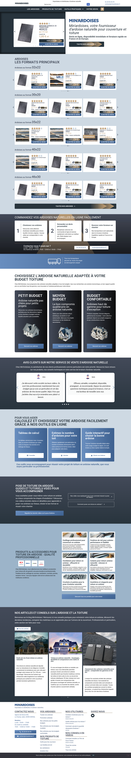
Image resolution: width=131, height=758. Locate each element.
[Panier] (102, 9)
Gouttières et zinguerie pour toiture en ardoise (101, 583)
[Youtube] (92, 715)
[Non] (128, 755)
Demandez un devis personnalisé (65, 225)
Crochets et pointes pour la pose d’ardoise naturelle (73, 583)
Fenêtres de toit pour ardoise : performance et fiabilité (102, 541)
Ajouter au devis (51, 44)
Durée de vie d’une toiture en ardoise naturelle (29, 659)
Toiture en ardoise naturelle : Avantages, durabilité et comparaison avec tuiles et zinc (65, 659)
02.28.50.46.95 (109, 2)
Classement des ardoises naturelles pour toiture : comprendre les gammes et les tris (99, 670)
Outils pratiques (72, 9)
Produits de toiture (52, 9)
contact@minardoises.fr (112, 4)
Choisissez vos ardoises (32, 225)
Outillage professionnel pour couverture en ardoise (74, 541)
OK (93, 755)
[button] (15, 31)
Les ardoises (33, 9)
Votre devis (92, 9)
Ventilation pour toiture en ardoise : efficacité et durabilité (73, 563)
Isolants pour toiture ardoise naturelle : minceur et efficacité (101, 563)
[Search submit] (88, 4)
